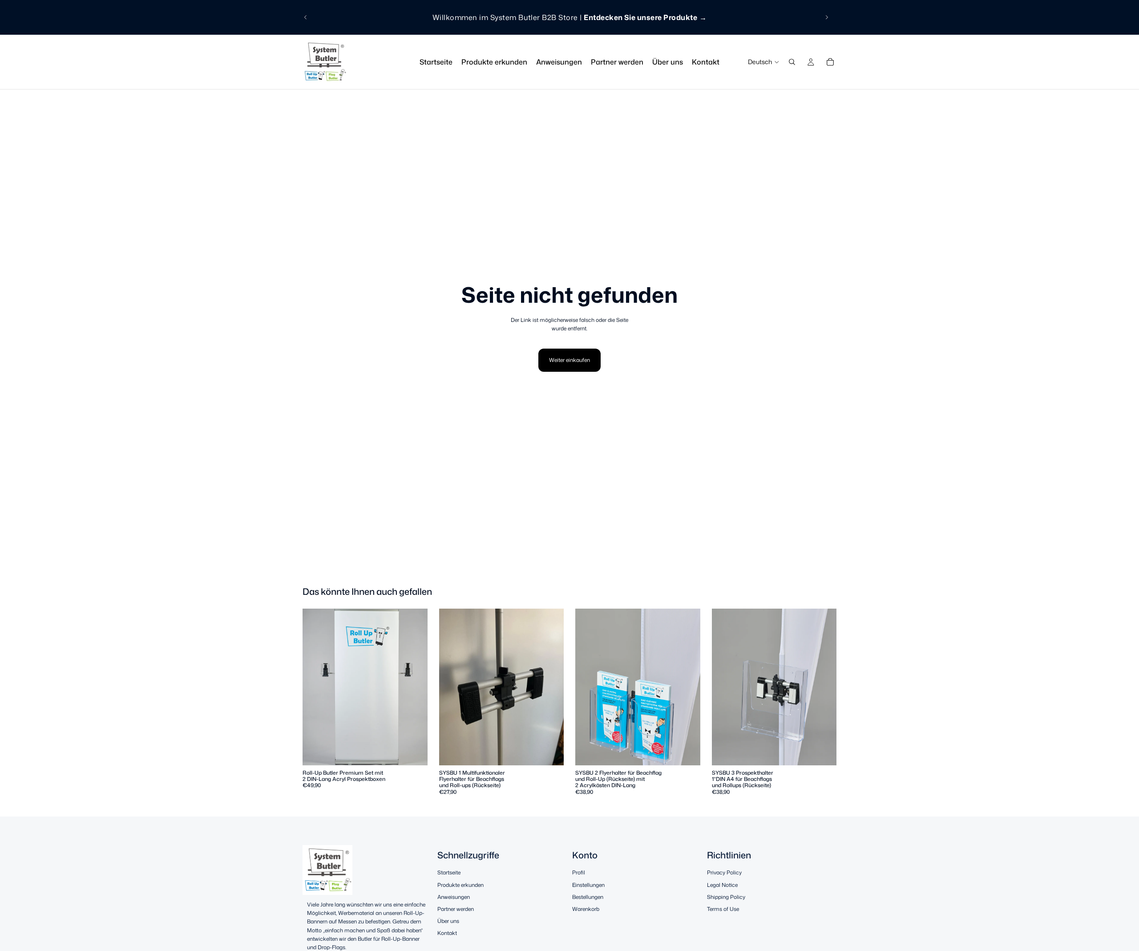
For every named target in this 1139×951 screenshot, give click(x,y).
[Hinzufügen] (414, 752)
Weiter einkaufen (569, 360)
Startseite (448, 873)
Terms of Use (723, 909)
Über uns (448, 921)
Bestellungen (587, 897)
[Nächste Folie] (826, 17)
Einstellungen (588, 885)
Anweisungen (453, 897)
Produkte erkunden (460, 885)
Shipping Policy (726, 897)
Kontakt (447, 933)
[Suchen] (792, 62)
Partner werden (455, 909)
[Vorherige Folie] (305, 17)
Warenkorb (585, 909)
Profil (578, 873)
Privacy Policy (724, 873)
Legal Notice (722, 885)
